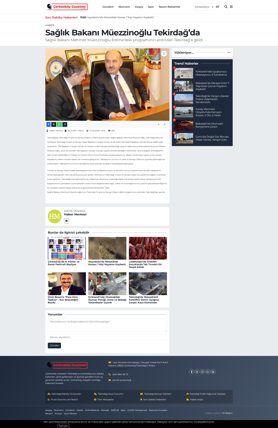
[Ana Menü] (230, 7)
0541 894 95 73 (120, 374)
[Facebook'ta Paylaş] (48, 124)
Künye (58, 413)
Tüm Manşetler (105, 399)
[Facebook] (191, 371)
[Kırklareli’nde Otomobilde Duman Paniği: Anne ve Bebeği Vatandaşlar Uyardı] (107, 283)
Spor (151, 6)
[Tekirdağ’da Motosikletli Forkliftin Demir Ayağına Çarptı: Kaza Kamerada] (148, 283)
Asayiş (139, 6)
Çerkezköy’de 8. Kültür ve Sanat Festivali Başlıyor (63, 263)
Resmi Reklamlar (169, 6)
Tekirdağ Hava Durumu (110, 394)
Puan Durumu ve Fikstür (64, 399)
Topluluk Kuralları (158, 410)
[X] (197, 371)
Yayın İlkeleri (70, 413)
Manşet (105, 410)
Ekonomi (124, 6)
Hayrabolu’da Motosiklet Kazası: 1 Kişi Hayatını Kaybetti (117, 17)
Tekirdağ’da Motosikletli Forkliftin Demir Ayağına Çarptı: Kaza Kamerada (144, 300)
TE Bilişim (227, 413)
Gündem (108, 6)
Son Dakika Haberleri (154, 399)
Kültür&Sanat (92, 410)
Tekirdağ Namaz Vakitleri (157, 394)
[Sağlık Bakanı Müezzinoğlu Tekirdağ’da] (107, 84)
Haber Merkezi (56, 130)
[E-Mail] (66, 221)
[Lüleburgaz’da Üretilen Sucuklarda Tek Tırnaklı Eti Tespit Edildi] (148, 248)
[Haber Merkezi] (55, 216)
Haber (49, 25)
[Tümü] (228, 52)
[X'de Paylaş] (53, 124)
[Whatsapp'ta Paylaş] (59, 124)
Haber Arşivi (196, 399)
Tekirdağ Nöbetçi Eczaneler (66, 394)
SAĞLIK (115, 410)
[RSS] (213, 371)
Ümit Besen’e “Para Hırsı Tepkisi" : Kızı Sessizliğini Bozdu (63, 300)
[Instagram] (202, 371)
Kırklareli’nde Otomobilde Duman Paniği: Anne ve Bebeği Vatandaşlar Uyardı (107, 300)
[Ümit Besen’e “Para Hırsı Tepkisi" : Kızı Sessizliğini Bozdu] (67, 283)
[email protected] (118, 368)
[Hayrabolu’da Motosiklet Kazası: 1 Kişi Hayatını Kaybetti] (107, 248)
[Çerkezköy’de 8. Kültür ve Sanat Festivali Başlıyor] (67, 248)
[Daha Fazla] (64, 124)
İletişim (49, 413)
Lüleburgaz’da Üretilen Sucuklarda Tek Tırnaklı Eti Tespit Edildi (145, 264)
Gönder (54, 345)
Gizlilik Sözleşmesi (137, 410)
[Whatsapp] (207, 371)
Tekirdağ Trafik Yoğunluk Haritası (207, 394)
